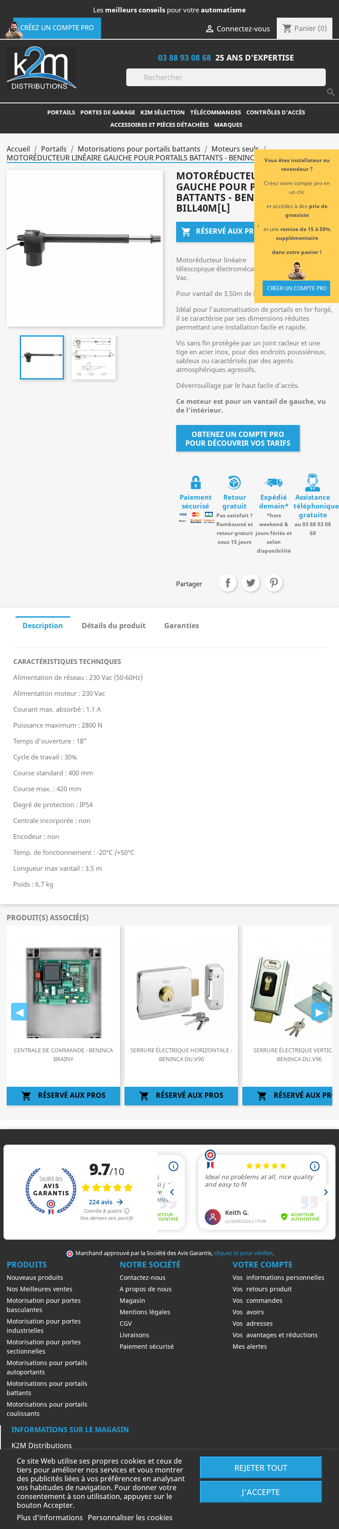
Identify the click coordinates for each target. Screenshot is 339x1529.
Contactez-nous (143, 1277)
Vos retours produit (262, 1289)
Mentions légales (145, 1312)
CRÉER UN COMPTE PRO (297, 288)
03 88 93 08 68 (184, 57)
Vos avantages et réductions (275, 1335)
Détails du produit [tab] (114, 625)
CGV (126, 1323)
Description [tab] (43, 625)
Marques (228, 125)
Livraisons (134, 1335)
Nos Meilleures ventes (39, 1289)
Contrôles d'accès (275, 112)
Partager (228, 583)
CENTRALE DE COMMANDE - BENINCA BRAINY (63, 1054)
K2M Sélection (162, 112)
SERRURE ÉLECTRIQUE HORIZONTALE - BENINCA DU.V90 (181, 1054)
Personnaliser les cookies (130, 1517)
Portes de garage (107, 112)
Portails (61, 112)
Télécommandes (215, 112)
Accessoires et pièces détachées (159, 125)
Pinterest (273, 583)
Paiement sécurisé (147, 1346)
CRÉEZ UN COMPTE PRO (57, 27)
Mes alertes (250, 1346)
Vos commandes (257, 1300)
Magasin (132, 1300)
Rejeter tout (260, 1467)
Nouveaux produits (35, 1277)
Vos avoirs (248, 1312)
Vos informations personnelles (278, 1277)
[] (322, 83)
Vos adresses (253, 1323)
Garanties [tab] (181, 625)
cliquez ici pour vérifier (243, 1253)
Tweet (251, 583)
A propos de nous (146, 1289)
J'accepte (261, 1491)
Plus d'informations (51, 1517)
